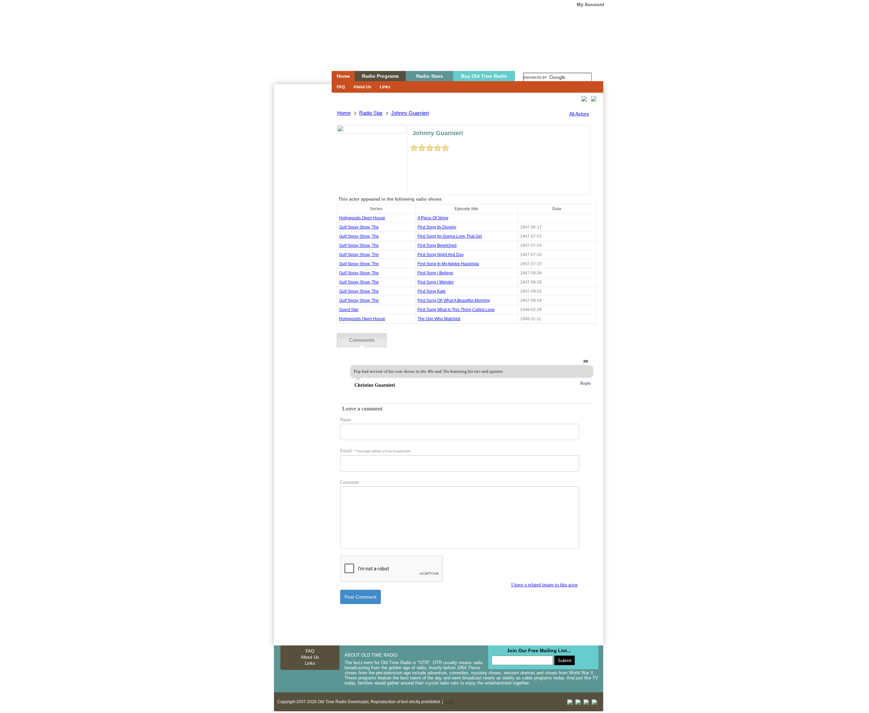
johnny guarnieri (410, 113)
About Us (362, 87)
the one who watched (439, 318)
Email (375, 450)
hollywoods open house (362, 218)
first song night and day (441, 254)
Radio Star (371, 113)
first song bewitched (437, 245)
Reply (585, 383)
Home (298, 48)
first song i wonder (436, 282)
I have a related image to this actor (544, 584)
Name (345, 419)
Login (449, 701)
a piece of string (433, 218)
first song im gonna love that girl (450, 236)
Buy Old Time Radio (484, 76)
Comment (349, 482)
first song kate (432, 291)
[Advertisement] (302, 206)
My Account (590, 4)
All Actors (579, 113)
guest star (348, 309)
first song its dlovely (437, 227)
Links (385, 87)
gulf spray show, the (359, 227)
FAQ (341, 87)
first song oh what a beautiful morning (454, 300)
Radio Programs (380, 76)
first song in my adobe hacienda (448, 263)
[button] (585, 361)
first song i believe (435, 273)
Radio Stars (429, 76)
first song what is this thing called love (456, 309)
